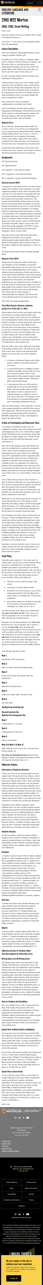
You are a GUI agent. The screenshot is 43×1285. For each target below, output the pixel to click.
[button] (32, 3)
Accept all (13, 1278)
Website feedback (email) (10, 1151)
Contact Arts (6, 1141)
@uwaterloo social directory (21, 1217)
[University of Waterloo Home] (8, 3)
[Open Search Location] (40, 3)
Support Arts (6, 1143)
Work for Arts (6, 1148)
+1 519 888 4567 (23, 1171)
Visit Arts (5, 1146)
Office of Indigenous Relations (30, 1243)
